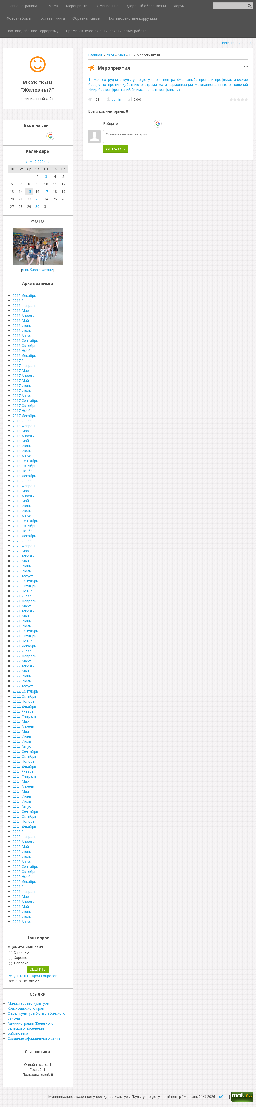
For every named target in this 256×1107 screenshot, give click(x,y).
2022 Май (21, 671)
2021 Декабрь (24, 646)
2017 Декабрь (24, 415)
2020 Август (23, 576)
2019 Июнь (22, 505)
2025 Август (23, 861)
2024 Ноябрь (24, 821)
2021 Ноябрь (24, 641)
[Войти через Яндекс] (149, 123)
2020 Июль (22, 571)
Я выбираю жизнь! (37, 269)
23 (38, 199)
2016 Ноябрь (24, 350)
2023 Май (21, 731)
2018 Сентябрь (25, 460)
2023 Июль (22, 741)
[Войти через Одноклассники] (166, 123)
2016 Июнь (22, 325)
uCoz (223, 1096)
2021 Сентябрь (25, 631)
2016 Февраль (24, 305)
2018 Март (22, 430)
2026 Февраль (24, 891)
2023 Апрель (23, 726)
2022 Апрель (23, 666)
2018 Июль (22, 450)
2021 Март (22, 606)
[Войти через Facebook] (140, 123)
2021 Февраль (24, 601)
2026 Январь (23, 886)
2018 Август (23, 455)
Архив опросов (45, 975)
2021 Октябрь (24, 636)
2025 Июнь (22, 851)
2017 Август (23, 395)
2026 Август (23, 921)
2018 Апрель (23, 435)
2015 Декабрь (24, 295)
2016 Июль (22, 330)
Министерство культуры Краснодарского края (29, 1006)
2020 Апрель (23, 556)
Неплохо (21, 963)
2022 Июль (22, 681)
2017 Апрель (23, 375)
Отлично (21, 952)
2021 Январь (23, 596)
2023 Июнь (22, 736)
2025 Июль (22, 856)
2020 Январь (23, 540)
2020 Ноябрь (24, 591)
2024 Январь (23, 771)
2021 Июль (22, 626)
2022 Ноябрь (24, 701)
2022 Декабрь (24, 706)
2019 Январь (23, 480)
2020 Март (22, 550)
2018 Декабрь (24, 475)
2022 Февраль (24, 656)
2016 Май (21, 320)
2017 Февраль (24, 365)
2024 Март (22, 781)
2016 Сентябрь (25, 340)
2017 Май (21, 380)
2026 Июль (22, 916)
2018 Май (21, 440)
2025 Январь (23, 831)
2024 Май (21, 791)
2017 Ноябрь (24, 410)
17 (46, 191)
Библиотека (18, 1033)
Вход (250, 42)
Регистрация (232, 42)
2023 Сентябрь (25, 751)
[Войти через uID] (123, 123)
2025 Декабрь (24, 881)
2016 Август (23, 335)
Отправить (115, 149)
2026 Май (21, 906)
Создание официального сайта (34, 1038)
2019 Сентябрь (25, 520)
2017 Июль (22, 390)
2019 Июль (22, 510)
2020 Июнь (22, 566)
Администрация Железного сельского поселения (31, 1026)
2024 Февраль (24, 776)
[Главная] (38, 71)
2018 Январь (23, 420)
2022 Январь (23, 651)
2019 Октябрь (24, 525)
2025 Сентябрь (25, 866)
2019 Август (23, 515)
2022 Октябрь (24, 696)
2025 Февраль (24, 836)
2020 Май (21, 561)
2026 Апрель (23, 901)
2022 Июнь (22, 676)
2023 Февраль (24, 716)
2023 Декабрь (24, 766)
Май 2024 (38, 161)
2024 (110, 55)
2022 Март (22, 661)
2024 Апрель (23, 786)
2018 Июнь (22, 445)
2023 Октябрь (24, 756)
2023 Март (22, 721)
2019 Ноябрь (24, 530)
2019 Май (21, 500)
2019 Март (22, 490)
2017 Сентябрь (25, 400)
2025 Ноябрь (24, 876)
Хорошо (21, 957)
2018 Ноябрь (24, 470)
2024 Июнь (22, 796)
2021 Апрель (23, 611)
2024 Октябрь (24, 816)
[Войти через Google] (158, 124)
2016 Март (22, 310)
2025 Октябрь (24, 871)
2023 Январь (23, 711)
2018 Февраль (24, 425)
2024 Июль (22, 801)
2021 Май (21, 616)
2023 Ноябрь (24, 761)
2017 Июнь (22, 385)
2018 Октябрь (24, 465)
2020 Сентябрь (25, 581)
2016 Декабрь (24, 355)
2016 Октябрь (24, 345)
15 (131, 55)
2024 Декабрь (24, 826)
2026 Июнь (22, 911)
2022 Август (23, 686)
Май (121, 55)
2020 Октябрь (24, 586)
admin (116, 99)
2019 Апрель (23, 495)
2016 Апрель (23, 315)
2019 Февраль (24, 485)
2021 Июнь (22, 621)
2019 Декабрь (24, 535)
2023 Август (23, 746)
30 (38, 206)
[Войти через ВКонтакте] (132, 123)
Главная (95, 55)
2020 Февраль (24, 545)
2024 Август (23, 806)
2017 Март (22, 370)
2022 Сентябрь (25, 691)
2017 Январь (23, 360)
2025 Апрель (23, 841)
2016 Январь (23, 300)
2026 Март (22, 896)
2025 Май (21, 846)
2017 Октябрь (24, 405)
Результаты (18, 975)
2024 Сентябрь (25, 811)
